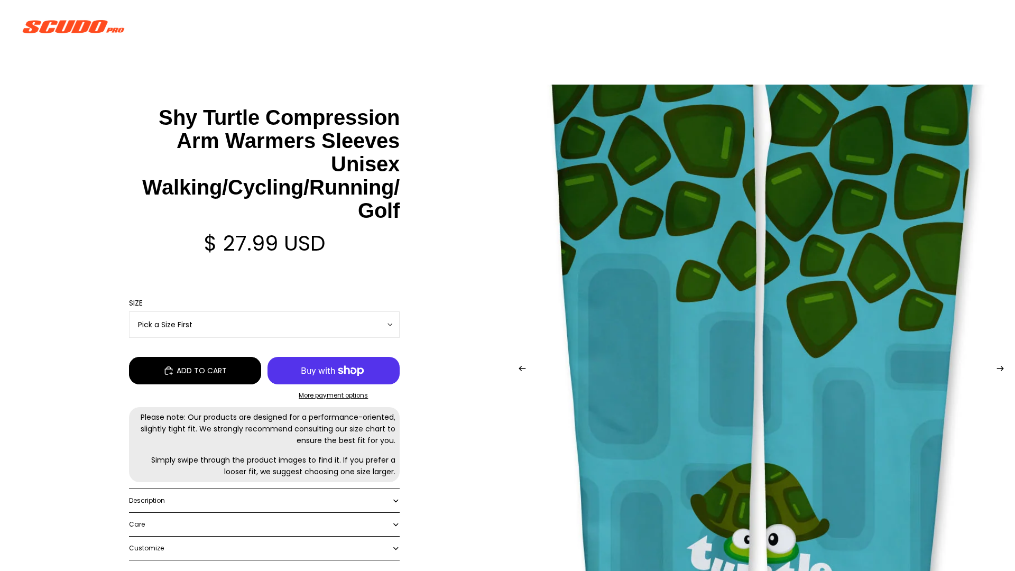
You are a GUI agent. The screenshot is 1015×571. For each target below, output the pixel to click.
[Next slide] (1003, 370)
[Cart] (982, 26)
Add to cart (202, 370)
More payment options (333, 395)
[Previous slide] (519, 370)
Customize (146, 548)
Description (147, 500)
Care (137, 524)
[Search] (936, 26)
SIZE (136, 303)
